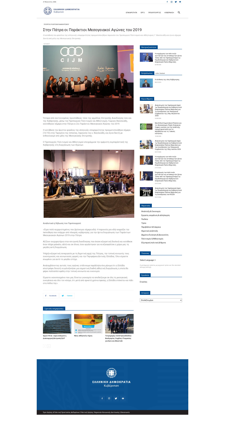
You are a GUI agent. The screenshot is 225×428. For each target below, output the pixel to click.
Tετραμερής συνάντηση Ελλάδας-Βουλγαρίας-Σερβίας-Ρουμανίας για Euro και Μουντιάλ (118, 338)
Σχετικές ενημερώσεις (54, 309)
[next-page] (48, 346)
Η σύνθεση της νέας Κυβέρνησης (167, 79)
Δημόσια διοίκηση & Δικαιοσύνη (154, 235)
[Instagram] (171, 2)
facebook (162, 73)
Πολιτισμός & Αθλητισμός (152, 239)
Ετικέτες (143, 282)
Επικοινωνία (125, 412)
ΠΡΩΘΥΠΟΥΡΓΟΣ (154, 13)
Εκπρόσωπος (147, 73)
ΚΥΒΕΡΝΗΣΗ (169, 13)
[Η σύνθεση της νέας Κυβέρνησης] (146, 83)
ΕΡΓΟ (143, 13)
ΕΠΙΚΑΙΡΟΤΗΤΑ (131, 13)
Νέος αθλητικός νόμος (83, 336)
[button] (179, 13)
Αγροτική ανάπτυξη (149, 231)
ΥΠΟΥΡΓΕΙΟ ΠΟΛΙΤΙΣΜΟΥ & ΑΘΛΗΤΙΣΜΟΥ (56, 24)
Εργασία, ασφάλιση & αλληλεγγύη (155, 215)
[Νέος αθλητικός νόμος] (88, 324)
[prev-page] (44, 346)
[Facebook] (167, 2)
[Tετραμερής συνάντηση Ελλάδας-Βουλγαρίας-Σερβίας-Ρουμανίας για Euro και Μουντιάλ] (119, 324)
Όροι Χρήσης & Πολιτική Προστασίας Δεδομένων (61, 412)
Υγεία (143, 223)
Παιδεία (144, 219)
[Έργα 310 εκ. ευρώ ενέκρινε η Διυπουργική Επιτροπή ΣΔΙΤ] (57, 324)
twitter (157, 73)
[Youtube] (180, 2)
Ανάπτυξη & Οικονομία (150, 211)
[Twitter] (176, 2)
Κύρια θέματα (147, 99)
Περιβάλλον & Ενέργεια (151, 227)
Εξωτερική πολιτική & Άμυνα (153, 243)
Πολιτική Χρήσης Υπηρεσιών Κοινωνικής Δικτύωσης (100, 412)
